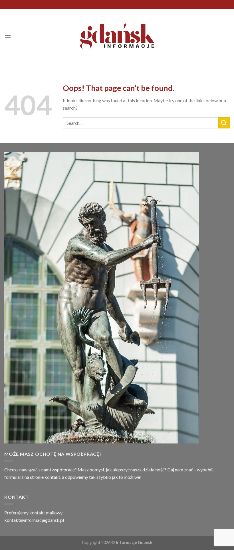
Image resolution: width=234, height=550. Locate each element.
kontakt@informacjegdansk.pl (34, 520)
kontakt (52, 477)
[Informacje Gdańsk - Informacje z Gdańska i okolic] (117, 37)
